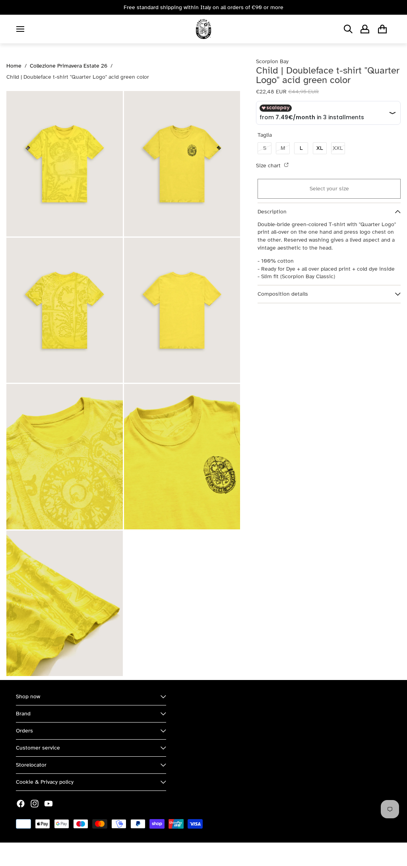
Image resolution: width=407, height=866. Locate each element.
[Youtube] (48, 803)
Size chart (269, 165)
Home (13, 65)
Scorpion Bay (53, 854)
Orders (24, 730)
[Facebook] (20, 803)
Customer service (38, 747)
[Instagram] (34, 803)
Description (272, 211)
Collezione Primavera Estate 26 (68, 65)
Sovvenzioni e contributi (104, 854)
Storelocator (31, 764)
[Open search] (348, 29)
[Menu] (20, 29)
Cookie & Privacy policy (45, 782)
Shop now (28, 696)
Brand (23, 713)
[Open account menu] (365, 29)
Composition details (283, 294)
